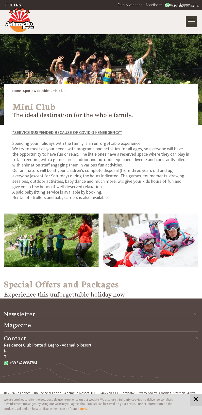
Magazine (17, 325)
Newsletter (19, 314)
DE (11, 4)
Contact (15, 338)
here (82, 408)
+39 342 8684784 (184, 5)
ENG (17, 4)
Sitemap (179, 393)
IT (6, 4)
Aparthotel (154, 4)
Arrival (191, 393)
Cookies (165, 393)
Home (16, 90)
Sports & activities (36, 90)
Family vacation (130, 4)
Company (127, 393)
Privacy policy (146, 393)
